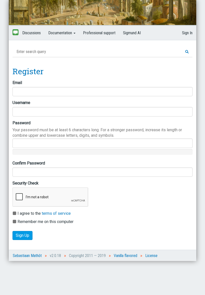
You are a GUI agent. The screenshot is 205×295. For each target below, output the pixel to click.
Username (21, 102)
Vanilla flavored (125, 255)
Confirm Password (28, 163)
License (151, 255)
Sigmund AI (132, 32)
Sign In (187, 32)
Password (21, 122)
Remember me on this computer (45, 221)
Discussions (31, 32)
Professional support (99, 32)
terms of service (56, 213)
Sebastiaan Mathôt (27, 255)
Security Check (25, 183)
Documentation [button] (60, 32)
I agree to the (43, 213)
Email (17, 82)
